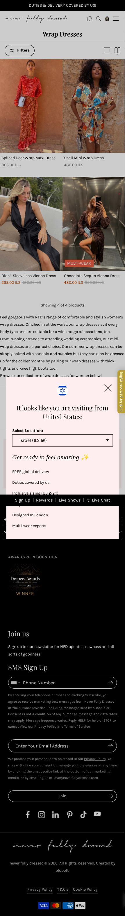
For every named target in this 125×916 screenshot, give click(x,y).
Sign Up (22, 500)
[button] (108, 388)
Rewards (44, 500)
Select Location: (27, 430)
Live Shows (70, 500)
